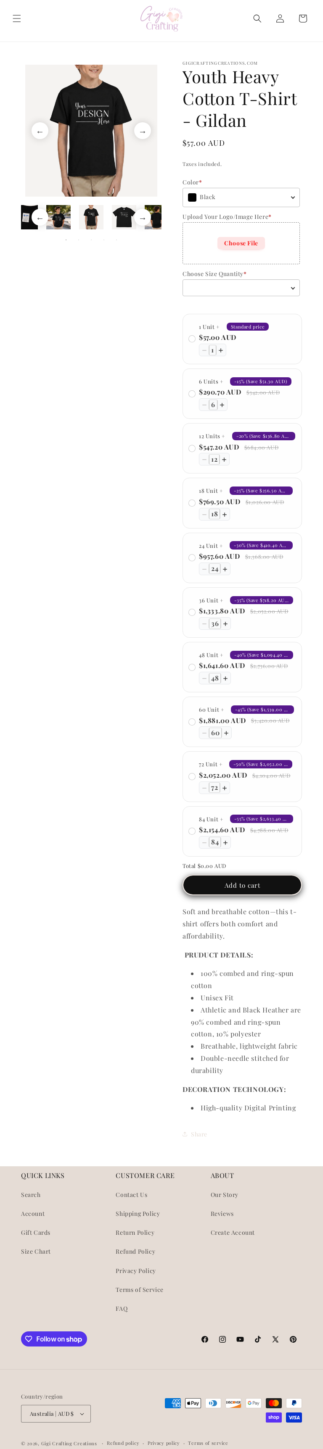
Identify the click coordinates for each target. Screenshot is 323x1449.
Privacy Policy (136, 1271)
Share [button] (199, 1134)
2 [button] (78, 240)
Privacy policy (164, 1443)
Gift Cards (35, 1232)
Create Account (233, 1232)
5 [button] (116, 240)
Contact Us (131, 1195)
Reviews (222, 1214)
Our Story (224, 1195)
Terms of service (208, 1443)
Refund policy (123, 1443)
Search (31, 1195)
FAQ (121, 1308)
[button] (17, 18)
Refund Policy (135, 1251)
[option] (91, 131)
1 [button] (66, 240)
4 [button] (104, 240)
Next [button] (142, 130)
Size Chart (36, 1251)
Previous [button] (40, 130)
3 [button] (91, 240)
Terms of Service (140, 1290)
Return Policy (135, 1232)
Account (33, 1214)
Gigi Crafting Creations (70, 1443)
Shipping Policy (138, 1214)
